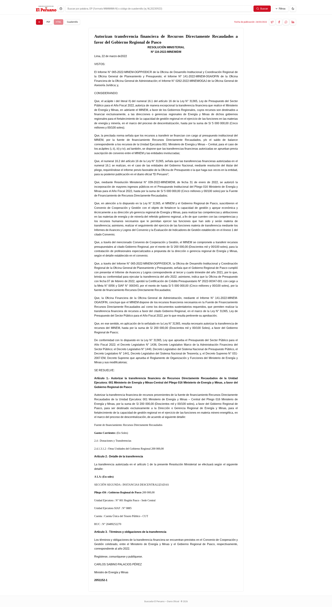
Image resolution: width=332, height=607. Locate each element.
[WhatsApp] (286, 22)
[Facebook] (279, 22)
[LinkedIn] (293, 22)
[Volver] (39, 22)
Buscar (264, 8)
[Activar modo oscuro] (293, 9)
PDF (48, 22)
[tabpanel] (166, 310)
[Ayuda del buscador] (61, 9)
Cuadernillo (72, 22)
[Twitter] (272, 22)
